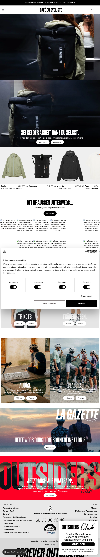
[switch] (37, 287)
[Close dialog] (94, 524)
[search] (92, 9)
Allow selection (49, 304)
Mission (94, 508)
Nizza (32, 541)
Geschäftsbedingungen (11, 526)
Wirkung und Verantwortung (86, 511)
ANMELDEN (78, 544)
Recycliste (93, 517)
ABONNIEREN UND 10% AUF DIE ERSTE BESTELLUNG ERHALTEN (50, 3)
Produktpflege (8, 523)
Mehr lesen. (43, 142)
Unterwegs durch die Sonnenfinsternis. (50, 439)
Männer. (19, 323)
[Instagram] (37, 520)
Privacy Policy (8, 529)
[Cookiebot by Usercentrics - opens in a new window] (86, 251)
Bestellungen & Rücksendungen (14, 517)
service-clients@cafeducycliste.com (16, 532)
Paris (42, 541)
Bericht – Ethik (8, 511)
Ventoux (52, 541)
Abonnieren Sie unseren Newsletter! (50, 513)
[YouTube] (50, 520)
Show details (86, 296)
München (48, 545)
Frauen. (31, 323)
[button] (50, 529)
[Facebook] (44, 520)
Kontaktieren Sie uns (11, 508)
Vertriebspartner (90, 514)
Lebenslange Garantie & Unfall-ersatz (17, 520)
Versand (6, 514)
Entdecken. (57, 142)
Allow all (81, 304)
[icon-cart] (97, 9)
